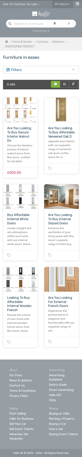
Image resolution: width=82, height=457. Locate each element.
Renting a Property (61, 418)
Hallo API (55, 395)
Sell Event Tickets (21, 429)
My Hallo (61, 4)
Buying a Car (57, 424)
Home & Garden (22, 41)
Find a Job (56, 429)
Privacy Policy (18, 396)
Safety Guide (58, 385)
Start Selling (17, 413)
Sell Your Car (17, 424)
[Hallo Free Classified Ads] (41, 13)
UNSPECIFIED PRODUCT (20, 46)
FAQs (52, 400)
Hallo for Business (21, 418)
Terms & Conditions (22, 390)
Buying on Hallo (59, 413)
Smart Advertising (61, 390)
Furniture (43, 41)
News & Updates (20, 380)
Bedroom (58, 41)
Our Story (15, 375)
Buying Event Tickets (63, 434)
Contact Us (17, 385)
